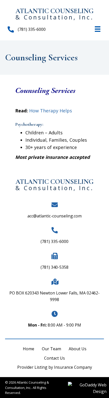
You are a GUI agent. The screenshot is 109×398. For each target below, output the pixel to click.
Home (28, 349)
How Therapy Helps (50, 111)
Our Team (51, 349)
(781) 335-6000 (54, 241)
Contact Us (54, 358)
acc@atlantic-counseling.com (54, 216)
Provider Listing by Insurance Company (54, 367)
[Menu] (97, 29)
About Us (77, 349)
